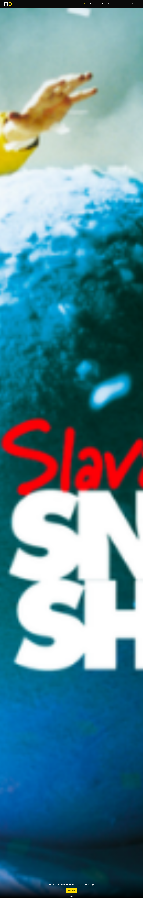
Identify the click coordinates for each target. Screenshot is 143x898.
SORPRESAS (71, 890)
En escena (112, 4)
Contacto (135, 4)
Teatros (93, 4)
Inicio (86, 4)
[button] (4, 453)
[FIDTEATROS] (8, 4)
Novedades (102, 4)
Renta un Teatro (124, 4)
